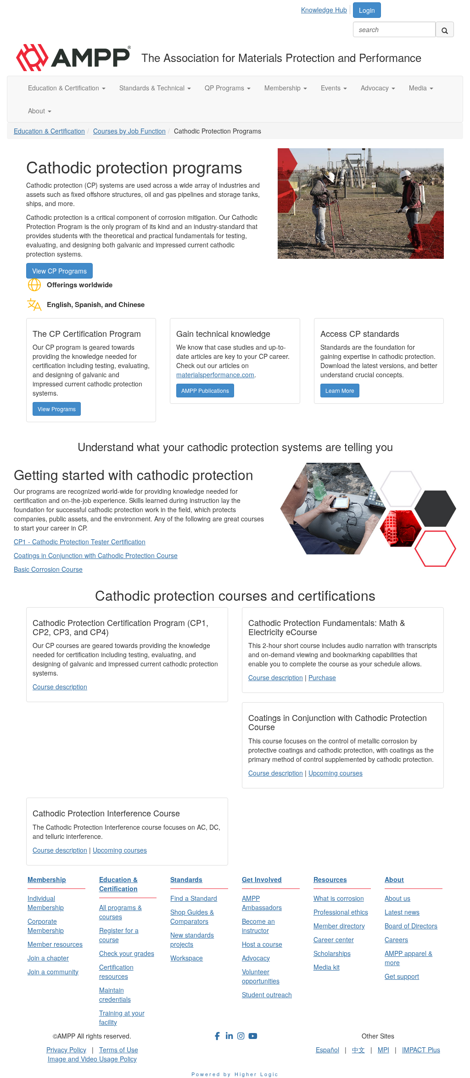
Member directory (339, 925)
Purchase (322, 677)
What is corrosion (338, 898)
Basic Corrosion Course (48, 569)
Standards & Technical (152, 87)
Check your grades (126, 953)
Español (327, 1049)
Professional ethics (340, 911)
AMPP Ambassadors (262, 903)
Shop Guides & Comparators (192, 916)
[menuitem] (326, 8)
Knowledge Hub (324, 9)
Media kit (326, 967)
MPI (383, 1049)
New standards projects (192, 939)
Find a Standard (193, 898)
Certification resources (116, 971)
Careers (396, 939)
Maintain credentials (115, 994)
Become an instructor (258, 925)
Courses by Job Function (129, 130)
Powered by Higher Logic (235, 1074)
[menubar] (326, 8)
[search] (445, 29)
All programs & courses (120, 912)
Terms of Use (118, 1049)
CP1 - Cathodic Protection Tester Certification (79, 541)
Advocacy (376, 87)
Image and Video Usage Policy (92, 1058)
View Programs (57, 409)
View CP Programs (59, 270)
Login (367, 10)
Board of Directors (411, 925)
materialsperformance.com (215, 374)
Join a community (53, 971)
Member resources (55, 944)
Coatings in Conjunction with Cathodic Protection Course (96, 555)
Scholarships (332, 953)
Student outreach (267, 994)
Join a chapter (48, 957)
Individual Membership (46, 903)
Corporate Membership (46, 925)
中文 (358, 1049)
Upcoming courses (335, 772)
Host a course (262, 944)
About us (397, 898)
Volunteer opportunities (261, 976)
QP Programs (225, 87)
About (37, 110)
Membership (283, 87)
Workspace (186, 957)
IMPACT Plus (421, 1049)
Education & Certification (64, 87)
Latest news (402, 911)
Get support (402, 976)
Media (419, 87)
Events (331, 87)
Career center (333, 939)
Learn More (339, 390)
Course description (60, 686)
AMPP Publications (205, 390)
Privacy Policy (66, 1049)
